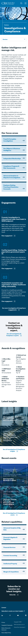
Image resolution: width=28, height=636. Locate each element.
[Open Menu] (25, 3)
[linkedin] (2, 615)
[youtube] (18, 615)
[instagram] (25, 615)
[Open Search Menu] (21, 3)
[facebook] (10, 615)
